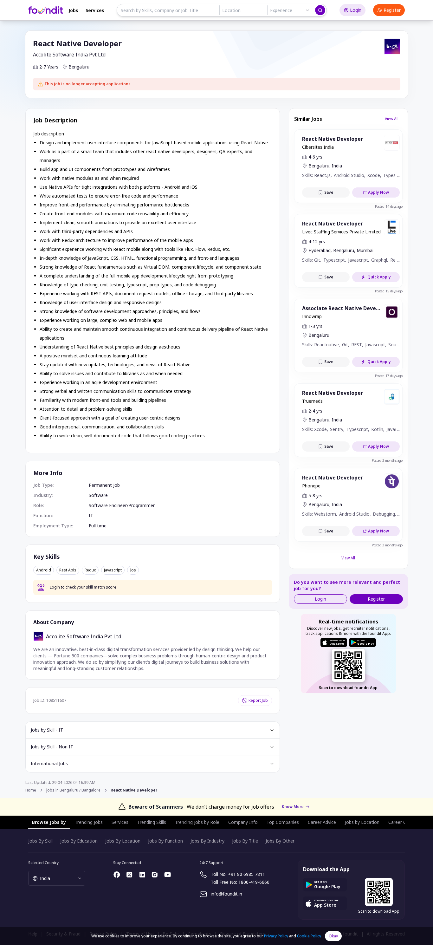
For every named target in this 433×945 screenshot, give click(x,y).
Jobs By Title (245, 841)
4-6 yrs (315, 157)
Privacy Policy (276, 936)
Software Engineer (108, 505)
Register (392, 10)
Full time (98, 526)
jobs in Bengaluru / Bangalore (73, 790)
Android (43, 570)
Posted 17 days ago (389, 376)
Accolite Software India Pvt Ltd (69, 54)
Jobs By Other (280, 841)
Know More (293, 806)
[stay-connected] (117, 874)
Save (328, 192)
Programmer (141, 505)
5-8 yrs (315, 495)
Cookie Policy (309, 936)
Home (30, 790)
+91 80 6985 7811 (246, 874)
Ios (133, 570)
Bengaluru (78, 67)
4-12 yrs (316, 241)
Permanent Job (104, 485)
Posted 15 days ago (389, 291)
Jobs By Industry (207, 841)
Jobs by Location (362, 822)
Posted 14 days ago (389, 206)
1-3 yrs (315, 326)
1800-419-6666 (253, 882)
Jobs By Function (165, 841)
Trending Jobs (89, 822)
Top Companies (283, 822)
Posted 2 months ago (387, 460)
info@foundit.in (226, 894)
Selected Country (43, 862)
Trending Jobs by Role (197, 822)
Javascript (113, 570)
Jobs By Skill (40, 841)
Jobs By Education (79, 841)
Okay (333, 936)
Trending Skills (151, 822)
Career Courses (404, 822)
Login (355, 10)
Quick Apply (379, 277)
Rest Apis (67, 570)
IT (91, 515)
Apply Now (378, 192)
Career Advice (322, 822)
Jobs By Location (122, 841)
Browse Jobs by (49, 822)
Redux (90, 570)
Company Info (243, 822)
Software (98, 495)
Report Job (258, 700)
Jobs (73, 10)
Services (95, 10)
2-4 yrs (315, 411)
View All (391, 118)
